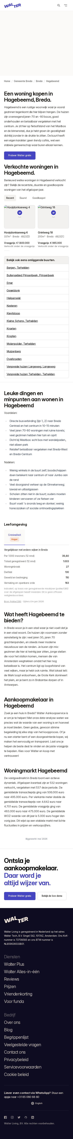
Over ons (12, 1022)
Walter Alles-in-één (21, 971)
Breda (39, 81)
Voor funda (14, 1001)
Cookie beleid (16, 1074)
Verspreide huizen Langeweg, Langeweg (31, 366)
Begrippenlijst (16, 1037)
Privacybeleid (16, 1059)
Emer (10, 283)
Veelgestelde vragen (22, 1044)
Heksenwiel (14, 298)
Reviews (11, 979)
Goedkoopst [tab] (38, 198)
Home (7, 81)
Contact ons (15, 1052)
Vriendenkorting (18, 993)
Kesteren (12, 305)
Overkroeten (14, 359)
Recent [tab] (10, 198)
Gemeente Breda (23, 81)
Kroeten (11, 328)
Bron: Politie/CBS (12, 601)
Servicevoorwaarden (22, 1067)
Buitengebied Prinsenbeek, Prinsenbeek (30, 275)
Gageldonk (13, 290)
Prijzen (10, 986)
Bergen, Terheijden (18, 267)
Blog (8, 1029)
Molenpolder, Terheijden (21, 343)
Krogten (11, 336)
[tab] (14, 537)
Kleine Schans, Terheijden (22, 321)
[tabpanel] (36, 226)
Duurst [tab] (23, 198)
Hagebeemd (52, 81)
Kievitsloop (13, 313)
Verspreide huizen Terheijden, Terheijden (31, 374)
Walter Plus (14, 964)
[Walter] (12, 5)
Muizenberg (14, 351)
